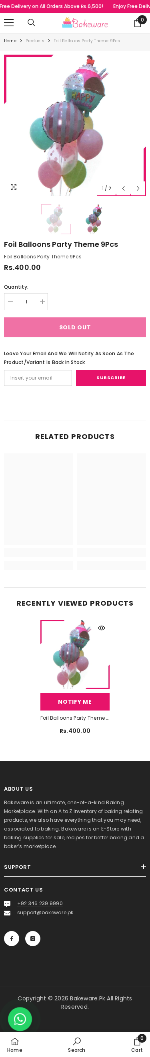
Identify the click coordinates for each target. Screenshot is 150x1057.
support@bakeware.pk (45, 912)
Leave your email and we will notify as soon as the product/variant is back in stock (69, 358)
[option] (75, 125)
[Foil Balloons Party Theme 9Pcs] (75, 654)
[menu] (9, 23)
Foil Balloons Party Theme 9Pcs (75, 718)
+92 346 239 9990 (40, 903)
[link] (38, 552)
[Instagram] (32, 938)
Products (35, 41)
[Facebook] (11, 938)
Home (10, 41)
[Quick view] (102, 628)
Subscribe (111, 377)
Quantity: (16, 286)
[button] (123, 188)
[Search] (31, 23)
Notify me (75, 702)
